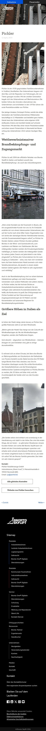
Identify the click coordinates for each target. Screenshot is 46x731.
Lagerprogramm (17, 552)
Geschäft (12, 670)
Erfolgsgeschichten (16, 623)
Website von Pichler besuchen (20, 490)
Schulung (15, 602)
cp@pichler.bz (12, 474)
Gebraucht (15, 555)
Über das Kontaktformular (16, 682)
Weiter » (41, 502)
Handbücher (16, 637)
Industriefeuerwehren (19, 575)
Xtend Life (15, 613)
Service (11, 592)
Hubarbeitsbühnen (18, 544)
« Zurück (5, 502)
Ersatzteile (15, 606)
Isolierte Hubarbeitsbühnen (21, 548)
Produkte (12, 541)
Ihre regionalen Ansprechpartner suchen (22, 685)
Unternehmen (14, 643)
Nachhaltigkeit (16, 657)
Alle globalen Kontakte (17, 481)
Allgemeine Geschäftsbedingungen (20, 719)
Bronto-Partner (16, 630)
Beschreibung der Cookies (16, 714)
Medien (12, 663)
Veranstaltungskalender (20, 650)
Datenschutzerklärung (15, 716)
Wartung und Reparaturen (21, 610)
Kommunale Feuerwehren (21, 572)
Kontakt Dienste (17, 617)
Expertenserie (16, 633)
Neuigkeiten (16, 646)
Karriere (14, 653)
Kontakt (12, 666)
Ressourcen (13, 626)
